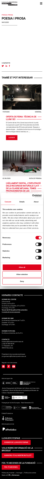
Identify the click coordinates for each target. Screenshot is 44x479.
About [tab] (36, 202)
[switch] (38, 244)
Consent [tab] (8, 202)
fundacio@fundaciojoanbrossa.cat (12, 341)
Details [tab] (22, 202)
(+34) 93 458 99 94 (8, 343)
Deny (22, 281)
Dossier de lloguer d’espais (16, 442)
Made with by (10, 475)
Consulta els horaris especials (11, 312)
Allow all (22, 267)
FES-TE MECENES (11, 467)
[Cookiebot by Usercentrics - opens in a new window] (32, 195)
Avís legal (19, 473)
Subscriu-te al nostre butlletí (17, 455)
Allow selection (22, 274)
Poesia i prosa (7, 15)
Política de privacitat (8, 473)
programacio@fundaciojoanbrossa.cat (14, 356)
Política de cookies (30, 473)
